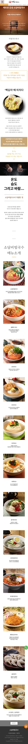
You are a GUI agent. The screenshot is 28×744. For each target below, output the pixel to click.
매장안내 (24, 4)
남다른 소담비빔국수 (4, 4)
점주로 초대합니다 (18, 4)
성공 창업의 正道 (12, 4)
